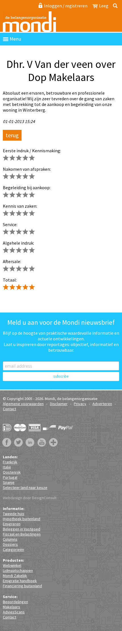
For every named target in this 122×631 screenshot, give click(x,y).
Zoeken (114, 6)
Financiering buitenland (22, 585)
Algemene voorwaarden (23, 403)
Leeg (103, 6)
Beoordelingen (15, 601)
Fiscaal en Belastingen (22, 534)
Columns (10, 539)
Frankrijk (10, 462)
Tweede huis (13, 513)
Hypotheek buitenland (21, 518)
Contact (9, 408)
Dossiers (10, 544)
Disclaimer (59, 403)
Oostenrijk (12, 472)
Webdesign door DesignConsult (29, 497)
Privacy (80, 403)
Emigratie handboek (20, 580)
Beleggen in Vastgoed (21, 529)
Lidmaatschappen (18, 570)
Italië (7, 467)
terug (12, 135)
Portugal (10, 477)
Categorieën (13, 549)
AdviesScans (14, 612)
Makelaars (11, 606)
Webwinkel (12, 565)
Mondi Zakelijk (15, 575)
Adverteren (102, 403)
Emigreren (11, 523)
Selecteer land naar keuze (25, 487)
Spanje (8, 482)
